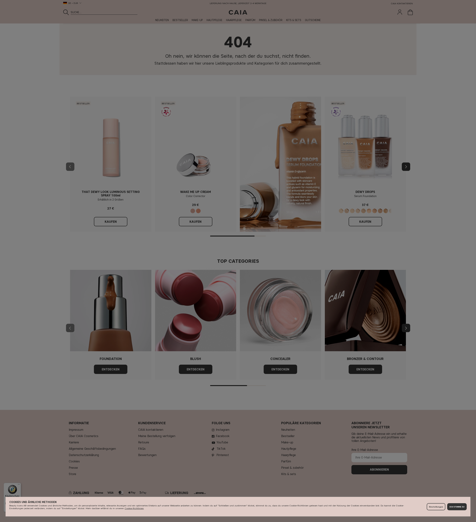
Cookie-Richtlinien (134, 508)
